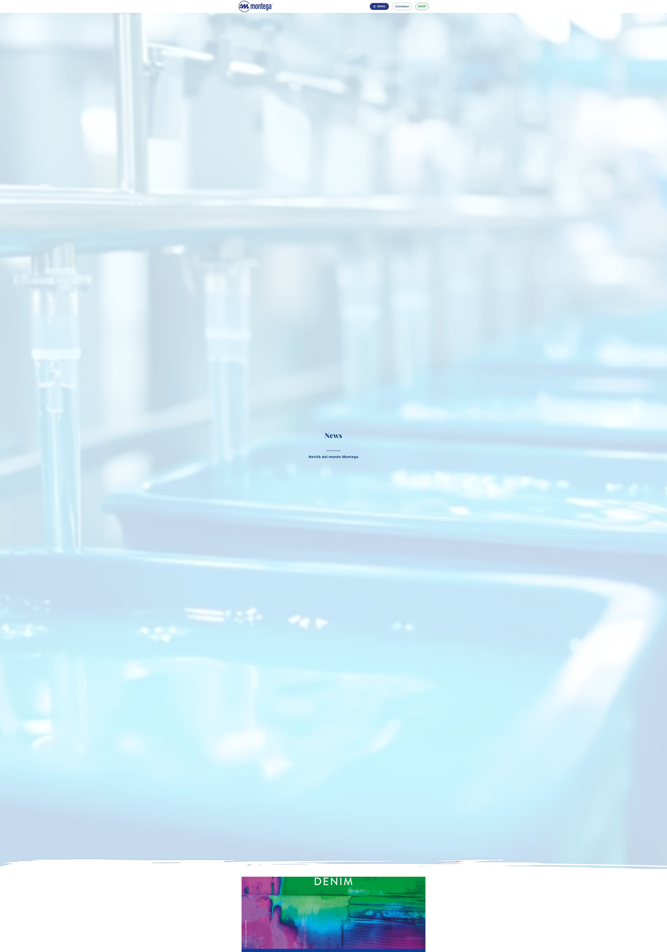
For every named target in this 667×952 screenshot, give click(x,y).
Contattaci (402, 6)
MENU (381, 6)
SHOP (422, 6)
